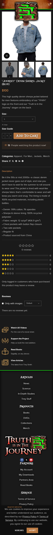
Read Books (26, 485)
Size (4, 114)
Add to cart (27, 136)
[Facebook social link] (9, 161)
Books (26, 412)
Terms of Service (26, 499)
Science (26, 388)
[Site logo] (26, 11)
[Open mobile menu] (3, 4)
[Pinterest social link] (16, 161)
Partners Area (26, 480)
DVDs (26, 418)
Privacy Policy (26, 504)
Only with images (13, 303)
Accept (32, 530)
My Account (26, 469)
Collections (26, 423)
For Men (28, 156)
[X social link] (13, 161)
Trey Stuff (26, 399)
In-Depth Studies (26, 393)
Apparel (18, 156)
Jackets (38, 156)
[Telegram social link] (22, 161)
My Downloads (26, 474)
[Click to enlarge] (7, 56)
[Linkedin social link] (19, 161)
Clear (5, 125)
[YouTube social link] (31, 460)
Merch (46, 156)
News (26, 383)
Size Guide (7, 128)
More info (19, 530)
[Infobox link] (26, 330)
